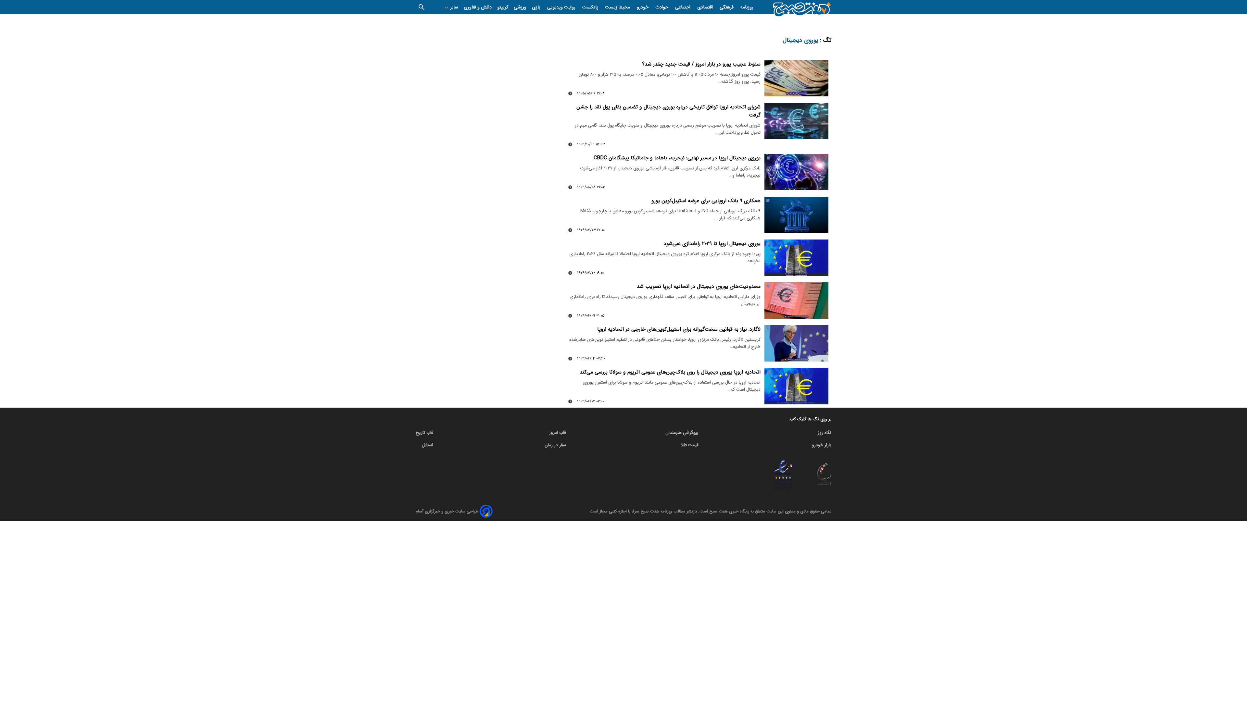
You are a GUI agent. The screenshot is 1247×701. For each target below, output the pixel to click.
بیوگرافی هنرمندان (682, 432)
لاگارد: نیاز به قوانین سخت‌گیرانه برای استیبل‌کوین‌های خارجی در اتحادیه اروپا (679, 329)
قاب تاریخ (424, 432)
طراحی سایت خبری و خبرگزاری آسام (447, 511)
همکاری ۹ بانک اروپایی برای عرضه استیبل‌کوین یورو (706, 201)
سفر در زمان (555, 445)
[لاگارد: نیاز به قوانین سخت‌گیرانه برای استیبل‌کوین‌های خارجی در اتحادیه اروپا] (796, 343)
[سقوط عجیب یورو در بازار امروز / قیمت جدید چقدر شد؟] (796, 78)
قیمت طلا (690, 445)
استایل (427, 445)
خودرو (643, 7)
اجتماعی (683, 7)
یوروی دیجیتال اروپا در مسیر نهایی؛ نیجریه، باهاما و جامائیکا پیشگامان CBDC (677, 158)
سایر (453, 7)
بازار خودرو (821, 445)
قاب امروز (557, 432)
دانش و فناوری (478, 7)
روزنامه (746, 7)
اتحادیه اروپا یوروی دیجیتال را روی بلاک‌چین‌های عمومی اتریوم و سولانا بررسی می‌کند (670, 372)
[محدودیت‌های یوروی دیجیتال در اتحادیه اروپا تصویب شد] (796, 300)
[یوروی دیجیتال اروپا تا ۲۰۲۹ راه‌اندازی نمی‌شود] (796, 258)
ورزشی (520, 7)
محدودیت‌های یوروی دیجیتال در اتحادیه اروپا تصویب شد (699, 286)
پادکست (590, 7)
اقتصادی (705, 7)
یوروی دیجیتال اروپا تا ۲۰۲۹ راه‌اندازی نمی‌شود (712, 244)
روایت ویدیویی (562, 7)
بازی (537, 7)
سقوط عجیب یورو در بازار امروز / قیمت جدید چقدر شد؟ (701, 64)
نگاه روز (824, 432)
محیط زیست (618, 7)
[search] (421, 7)
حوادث (662, 7)
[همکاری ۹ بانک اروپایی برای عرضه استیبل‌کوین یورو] (796, 215)
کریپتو (502, 7)
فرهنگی (727, 7)
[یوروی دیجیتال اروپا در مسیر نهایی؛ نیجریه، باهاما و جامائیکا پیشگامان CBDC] (796, 172)
